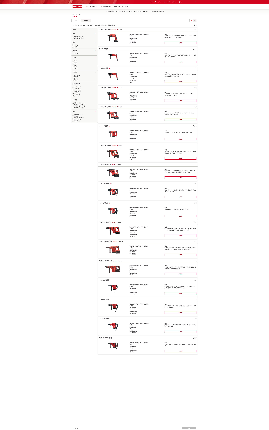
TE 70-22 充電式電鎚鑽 (105, 261)
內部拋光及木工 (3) (78, 114)
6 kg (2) (75, 66)
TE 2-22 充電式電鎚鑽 (105, 29)
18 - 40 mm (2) (77, 90)
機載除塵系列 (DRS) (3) (79, 106)
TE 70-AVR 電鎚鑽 (104, 318)
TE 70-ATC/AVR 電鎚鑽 (105, 338)
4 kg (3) (75, 63)
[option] (191, 20)
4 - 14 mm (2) (77, 93)
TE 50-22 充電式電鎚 (105, 222)
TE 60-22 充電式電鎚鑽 (105, 241)
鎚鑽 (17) (76, 76)
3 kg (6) (75, 62)
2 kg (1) (75, 60)
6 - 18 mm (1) (77, 96)
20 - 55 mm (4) (77, 91)
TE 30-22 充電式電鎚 (105, 164)
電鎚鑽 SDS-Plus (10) (79, 38)
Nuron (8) (76, 53)
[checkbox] (194, 30)
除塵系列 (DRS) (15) (78, 107)
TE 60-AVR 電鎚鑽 (104, 299)
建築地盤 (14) (77, 116)
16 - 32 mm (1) (77, 88)
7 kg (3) (75, 68)
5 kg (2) (75, 65)
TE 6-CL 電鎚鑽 (103, 126)
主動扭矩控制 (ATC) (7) (79, 103)
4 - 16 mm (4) (77, 94)
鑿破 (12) (76, 79)
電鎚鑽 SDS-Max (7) (78, 36)
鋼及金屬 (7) (77, 120)
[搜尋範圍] (195, 2)
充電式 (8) (76, 45)
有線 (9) (75, 46)
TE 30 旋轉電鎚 (103, 203)
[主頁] (77, 6)
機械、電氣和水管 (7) (79, 117)
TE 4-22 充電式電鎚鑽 (105, 87)
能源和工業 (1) (77, 119)
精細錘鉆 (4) (77, 75)
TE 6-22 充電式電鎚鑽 (105, 106)
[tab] (76, 20)
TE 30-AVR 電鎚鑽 (104, 184)
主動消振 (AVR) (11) (78, 104)
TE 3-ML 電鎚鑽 (103, 68)
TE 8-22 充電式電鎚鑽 (105, 145)
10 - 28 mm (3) (77, 86)
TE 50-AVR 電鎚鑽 (104, 280)
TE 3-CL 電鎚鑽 (103, 49)
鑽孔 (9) (75, 78)
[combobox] (187, 2)
